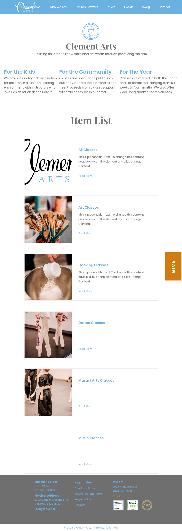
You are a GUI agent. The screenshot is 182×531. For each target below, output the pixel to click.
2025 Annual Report (125, 486)
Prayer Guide (83, 499)
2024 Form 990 (122, 491)
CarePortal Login (85, 488)
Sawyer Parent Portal (89, 494)
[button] (86, 7)
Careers (80, 505)
